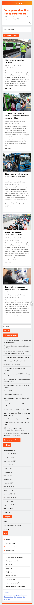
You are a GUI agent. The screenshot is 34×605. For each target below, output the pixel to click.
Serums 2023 (8, 391)
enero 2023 (7, 490)
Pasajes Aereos (10, 572)
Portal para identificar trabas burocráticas (16, 11)
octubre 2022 (8, 501)
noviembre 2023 (9, 454)
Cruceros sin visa (10, 579)
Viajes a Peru (9, 568)
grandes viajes (22, 595)
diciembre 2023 (8, 450)
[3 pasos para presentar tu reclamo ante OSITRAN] (17, 222)
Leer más (7, 88)
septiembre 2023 (9, 461)
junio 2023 (7, 472)
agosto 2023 (7, 465)
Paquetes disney (8, 597)
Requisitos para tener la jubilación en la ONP (16, 419)
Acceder (7, 540)
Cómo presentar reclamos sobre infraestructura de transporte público (16, 176)
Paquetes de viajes (11, 576)
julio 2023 (7, 468)
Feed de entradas (10, 543)
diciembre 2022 (8, 494)
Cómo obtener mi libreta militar (13, 395)
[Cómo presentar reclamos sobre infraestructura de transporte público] (17, 162)
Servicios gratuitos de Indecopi (12, 525)
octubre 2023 (8, 457)
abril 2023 (7, 479)
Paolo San (9, 66)
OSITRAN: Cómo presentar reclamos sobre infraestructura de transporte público (17, 115)
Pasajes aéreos (18, 597)
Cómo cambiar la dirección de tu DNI (14, 361)
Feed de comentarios (11, 547)
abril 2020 (7, 512)
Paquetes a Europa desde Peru (14, 557)
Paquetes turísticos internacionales (15, 587)
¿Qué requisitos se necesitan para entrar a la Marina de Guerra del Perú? (16, 435)
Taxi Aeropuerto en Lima (12, 561)
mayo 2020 (7, 509)
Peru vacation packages (11, 595)
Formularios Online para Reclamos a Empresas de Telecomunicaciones (17, 347)
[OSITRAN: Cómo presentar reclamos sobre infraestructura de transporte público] (17, 102)
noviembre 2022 (9, 498)
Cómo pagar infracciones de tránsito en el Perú (17, 357)
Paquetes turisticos (11, 565)
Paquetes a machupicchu (13, 583)
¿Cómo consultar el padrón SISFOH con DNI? (16, 409)
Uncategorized (8, 529)
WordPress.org (9, 550)
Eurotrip (6, 593)
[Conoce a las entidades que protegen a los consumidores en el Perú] (17, 276)
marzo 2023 (7, 483)
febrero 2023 (8, 487)
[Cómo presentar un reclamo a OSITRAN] (17, 48)
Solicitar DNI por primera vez (12, 365)
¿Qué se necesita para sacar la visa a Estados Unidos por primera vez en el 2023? (16, 353)
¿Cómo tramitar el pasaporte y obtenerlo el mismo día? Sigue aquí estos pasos (16, 429)
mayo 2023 (7, 476)
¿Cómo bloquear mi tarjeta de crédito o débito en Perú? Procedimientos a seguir (17, 405)
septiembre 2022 (9, 505)
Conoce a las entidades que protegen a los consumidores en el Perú (16, 289)
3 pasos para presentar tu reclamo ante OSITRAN (14, 233)
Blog (6, 56)
